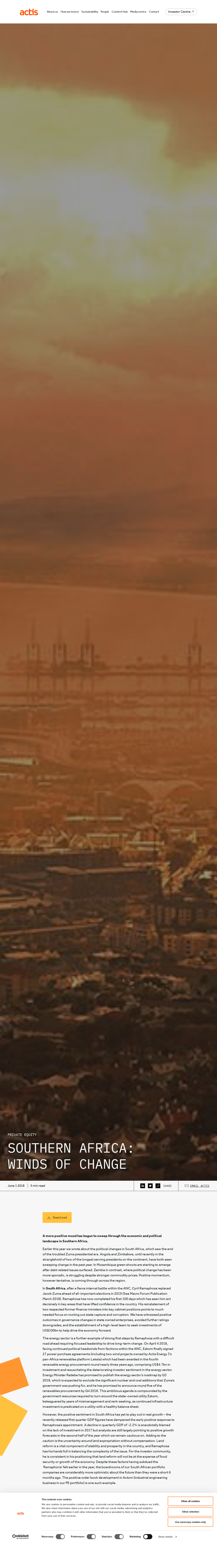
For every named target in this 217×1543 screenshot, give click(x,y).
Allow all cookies (190, 1501)
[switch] (91, 1536)
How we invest (70, 11)
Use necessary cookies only (190, 1522)
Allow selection (190, 1511)
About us (52, 11)
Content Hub (120, 11)
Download (60, 1217)
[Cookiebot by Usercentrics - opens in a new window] (20, 1536)
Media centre (138, 11)
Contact (154, 11)
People (105, 11)
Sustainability (89, 11)
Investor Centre (179, 12)
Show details (165, 1536)
